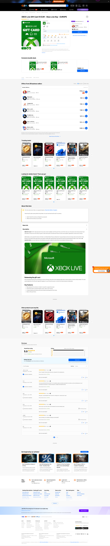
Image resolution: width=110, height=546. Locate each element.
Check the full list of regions (51, 210)
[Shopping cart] (86, 5)
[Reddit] (82, 534)
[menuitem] (23, 9)
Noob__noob (30, 108)
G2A (23, 12)
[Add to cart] (86, 92)
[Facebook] (76, 534)
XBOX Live (38, 12)
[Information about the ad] (38, 142)
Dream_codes (30, 127)
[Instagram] (84, 534)
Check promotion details (25, 510)
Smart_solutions (30, 121)
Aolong (76, 25)
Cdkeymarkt (29, 96)
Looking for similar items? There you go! (33, 174)
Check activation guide (53, 45)
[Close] (108, 1)
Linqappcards (30, 103)
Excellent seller (30, 98)
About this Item (36, 77)
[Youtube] (78, 534)
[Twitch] (80, 534)
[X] (86, 534)
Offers (22, 77)
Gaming (26, 12)
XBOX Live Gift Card (45, 12)
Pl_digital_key (30, 115)
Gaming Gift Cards (32, 12)
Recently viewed (29, 77)
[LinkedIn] (88, 534)
